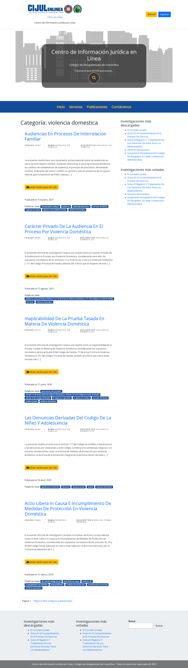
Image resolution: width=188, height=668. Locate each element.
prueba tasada (31, 401)
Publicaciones (97, 106)
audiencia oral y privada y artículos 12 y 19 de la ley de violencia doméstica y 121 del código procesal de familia (69, 299)
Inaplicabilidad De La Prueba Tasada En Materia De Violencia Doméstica (64, 321)
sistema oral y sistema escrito (54, 210)
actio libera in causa (71, 581)
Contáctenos (121, 106)
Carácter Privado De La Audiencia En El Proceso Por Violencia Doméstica (64, 228)
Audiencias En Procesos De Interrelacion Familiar (65, 136)
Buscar (132, 621)
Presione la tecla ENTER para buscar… (94, 70)
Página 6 (38, 600)
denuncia (65, 487)
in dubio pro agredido (62, 398)
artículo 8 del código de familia (38, 398)
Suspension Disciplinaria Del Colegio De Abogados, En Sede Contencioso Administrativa (146, 156)
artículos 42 (87, 581)
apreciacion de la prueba (51, 391)
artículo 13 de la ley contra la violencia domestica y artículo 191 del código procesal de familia (62, 394)
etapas (90, 487)
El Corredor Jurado (137, 130)
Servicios (75, 106)
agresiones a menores (50, 487)
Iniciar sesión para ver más (43, 187)
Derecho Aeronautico (138, 149)
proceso (30, 302)
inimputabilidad (57, 584)
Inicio (61, 106)
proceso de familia (100, 206)
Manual (151, 14)
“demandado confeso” (50, 206)
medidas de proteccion (75, 584)
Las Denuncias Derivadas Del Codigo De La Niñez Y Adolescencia (68, 420)
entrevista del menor (81, 206)
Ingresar (164, 14)
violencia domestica (77, 210)
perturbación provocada (97, 584)
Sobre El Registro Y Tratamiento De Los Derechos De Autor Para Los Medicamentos (145, 143)
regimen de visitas (33, 210)
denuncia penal (79, 487)
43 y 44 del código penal (51, 581)
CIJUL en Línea (54, 17)
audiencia (66, 206)
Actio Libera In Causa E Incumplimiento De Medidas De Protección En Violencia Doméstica (68, 508)
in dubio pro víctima (82, 398)
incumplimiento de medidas (37, 584)
